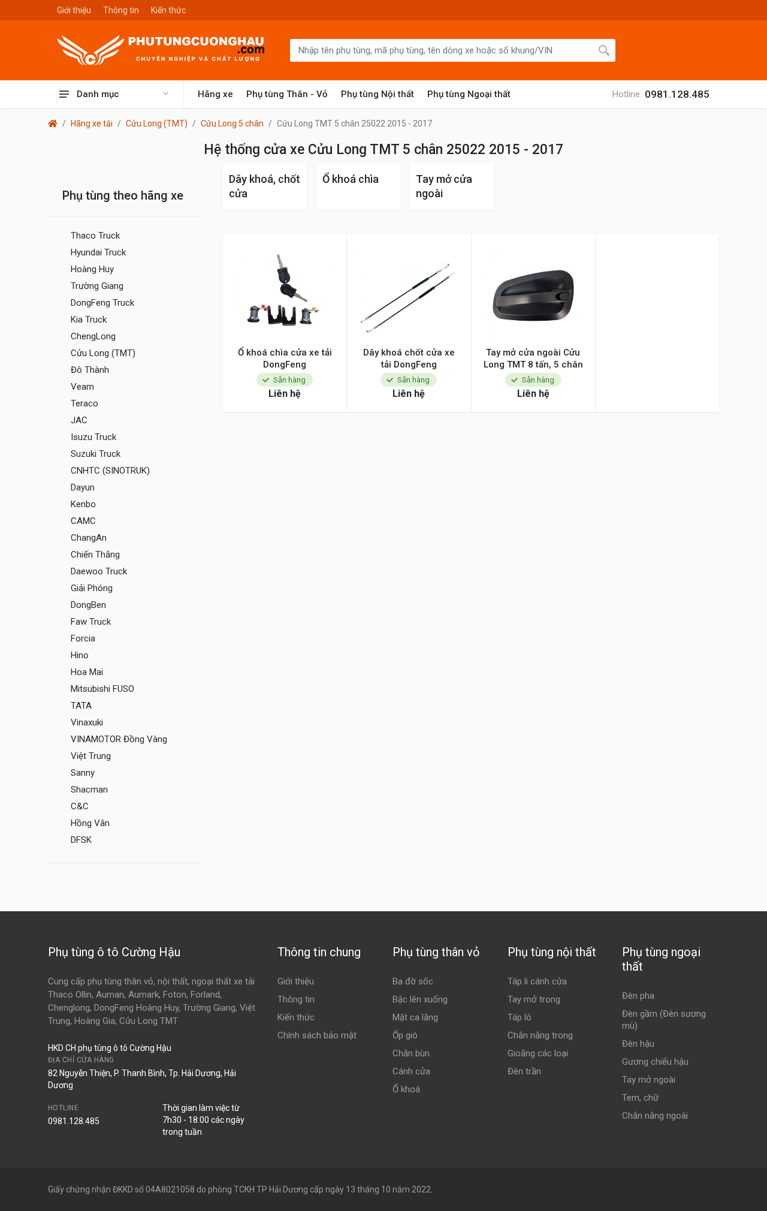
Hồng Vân (90, 823)
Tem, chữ (640, 1097)
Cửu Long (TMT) (157, 123)
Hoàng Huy (92, 269)
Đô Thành (90, 369)
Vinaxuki (87, 722)
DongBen (88, 605)
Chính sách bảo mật (317, 1035)
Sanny (83, 772)
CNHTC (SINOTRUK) (110, 470)
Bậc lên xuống (420, 999)
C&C (80, 806)
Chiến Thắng (95, 554)
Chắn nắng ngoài (655, 1115)
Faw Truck (91, 621)
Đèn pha (638, 995)
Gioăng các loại (538, 1053)
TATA (81, 705)
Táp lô (520, 1017)
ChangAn (89, 537)
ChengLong (93, 336)
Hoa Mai (87, 672)
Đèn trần (524, 1071)
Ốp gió (405, 1035)
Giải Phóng (92, 588)
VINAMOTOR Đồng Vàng (119, 739)
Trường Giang (97, 286)
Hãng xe (215, 94)
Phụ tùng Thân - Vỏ (287, 94)
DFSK (81, 840)
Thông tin (121, 10)
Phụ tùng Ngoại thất (469, 94)
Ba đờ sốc (412, 981)
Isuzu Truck (93, 437)
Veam (82, 386)
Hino (80, 655)
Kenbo (83, 504)
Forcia (83, 638)
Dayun (83, 487)
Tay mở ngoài (648, 1079)
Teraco (84, 403)
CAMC (83, 521)
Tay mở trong (534, 999)
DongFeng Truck (102, 302)
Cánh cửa (411, 1071)
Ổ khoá (406, 1089)
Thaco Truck (95, 235)
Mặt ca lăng (415, 1017)
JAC (79, 420)
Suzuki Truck (95, 453)
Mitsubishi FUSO (102, 688)
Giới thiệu (74, 10)
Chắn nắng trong (540, 1035)
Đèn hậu (638, 1043)
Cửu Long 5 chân (232, 123)
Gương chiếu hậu (655, 1061)
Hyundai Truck (98, 252)
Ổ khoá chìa (350, 179)
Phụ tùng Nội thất (377, 94)
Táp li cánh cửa (537, 981)
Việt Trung (91, 756)
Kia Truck (89, 319)
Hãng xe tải (92, 123)
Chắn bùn (411, 1053)
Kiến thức (168, 10)
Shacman (89, 789)
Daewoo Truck (99, 571)
